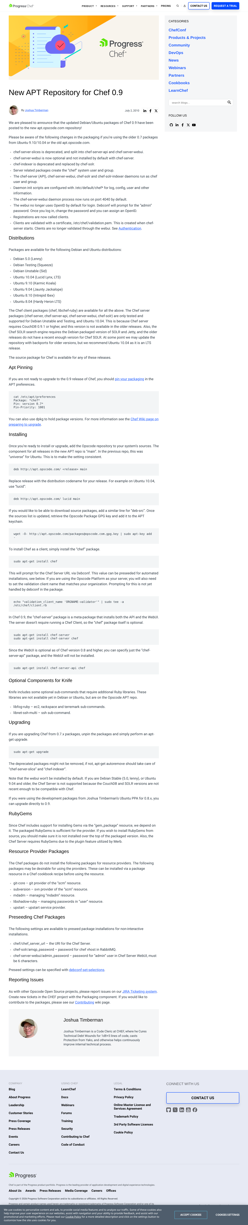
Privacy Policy (123, 1097)
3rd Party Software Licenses (133, 1124)
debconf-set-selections (86, 970)
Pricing (166, 6)
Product (88, 6)
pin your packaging (129, 379)
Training (67, 1121)
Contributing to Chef (75, 1136)
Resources (108, 6)
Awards (30, 1190)
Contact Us (198, 6)
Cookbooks (179, 83)
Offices (111, 1190)
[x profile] (188, 125)
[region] (124, 1215)
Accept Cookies (191, 1214)
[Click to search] (229, 102)
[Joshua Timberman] (38, 1027)
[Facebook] (195, 1110)
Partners (147, 6)
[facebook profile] (182, 125)
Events (13, 1136)
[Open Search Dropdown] (177, 6)
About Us (15, 1190)
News (174, 60)
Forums (66, 1113)
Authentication (130, 228)
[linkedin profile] (177, 125)
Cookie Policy (123, 1132)
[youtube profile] (194, 125)
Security (67, 1129)
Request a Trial (225, 6)
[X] (175, 1110)
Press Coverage (20, 1121)
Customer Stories (21, 1113)
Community (179, 45)
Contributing (84, 1002)
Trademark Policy (126, 1116)
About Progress (19, 1097)
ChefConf (177, 30)
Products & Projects (187, 38)
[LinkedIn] (182, 1110)
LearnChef (178, 90)
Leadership (16, 1105)
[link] (145, 111)
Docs (64, 1097)
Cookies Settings (227, 1214)
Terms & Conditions (127, 1089)
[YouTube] (189, 1110)
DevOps (176, 53)
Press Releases (19, 1129)
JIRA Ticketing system (139, 992)
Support (128, 6)
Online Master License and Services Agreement (132, 1106)
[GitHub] (169, 1110)
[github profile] (171, 125)
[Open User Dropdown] (184, 6)
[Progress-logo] (23, 1176)
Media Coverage (76, 1190)
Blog (12, 1089)
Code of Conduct (72, 1144)
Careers (14, 1144)
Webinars (177, 68)
